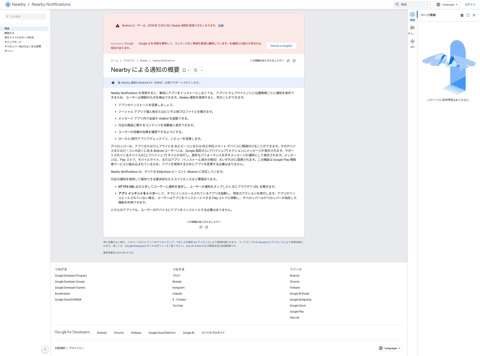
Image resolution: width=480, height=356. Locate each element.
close (474, 15)
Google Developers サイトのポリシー (145, 246)
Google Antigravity (301, 299)
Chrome (294, 281)
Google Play (297, 311)
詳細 (221, 25)
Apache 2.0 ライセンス (271, 242)
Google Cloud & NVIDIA (68, 299)
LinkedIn (177, 293)
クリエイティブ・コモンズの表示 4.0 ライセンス (183, 242)
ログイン (470, 4)
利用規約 (60, 348)
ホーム (114, 60)
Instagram (178, 287)
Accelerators (62, 293)
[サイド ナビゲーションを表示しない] (45, 349)
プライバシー (77, 348)
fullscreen (468, 15)
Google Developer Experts (70, 287)
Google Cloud (297, 305)
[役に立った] (288, 61)
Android (294, 275)
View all (294, 317)
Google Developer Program (71, 275)
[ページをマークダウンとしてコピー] (196, 70)
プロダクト (129, 60)
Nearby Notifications (51, 4)
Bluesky (177, 281)
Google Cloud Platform (162, 332)
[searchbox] (25, 16)
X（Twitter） (180, 299)
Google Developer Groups (70, 281)
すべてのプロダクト (213, 332)
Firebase (295, 287)
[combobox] (412, 4)
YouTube (177, 305)
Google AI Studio (299, 293)
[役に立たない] (294, 61)
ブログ (176, 275)
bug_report (462, 15)
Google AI (188, 332)
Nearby (19, 4)
